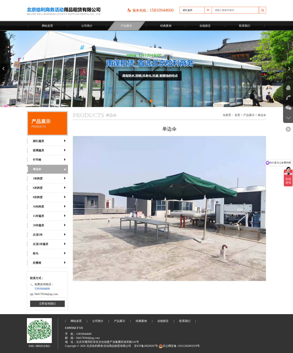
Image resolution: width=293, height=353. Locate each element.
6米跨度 (38, 187)
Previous (4, 68)
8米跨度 (38, 197)
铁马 (35, 253)
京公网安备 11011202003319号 (181, 345)
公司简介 (86, 25)
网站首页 (47, 25)
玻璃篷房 (38, 150)
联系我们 (244, 25)
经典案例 (165, 25)
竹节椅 (37, 159)
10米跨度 (38, 206)
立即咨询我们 (47, 303)
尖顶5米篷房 (40, 244)
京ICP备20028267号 (146, 345)
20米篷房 (38, 225)
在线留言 (205, 25)
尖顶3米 (38, 234)
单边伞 (37, 169)
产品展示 (126, 25)
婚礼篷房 (38, 141)
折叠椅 (37, 262)
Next (289, 68)
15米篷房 (38, 215)
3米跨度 (38, 178)
